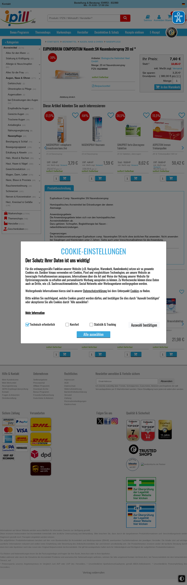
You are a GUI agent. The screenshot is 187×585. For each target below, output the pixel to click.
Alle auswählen (93, 334)
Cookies (134, 291)
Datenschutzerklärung (95, 291)
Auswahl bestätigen (144, 325)
